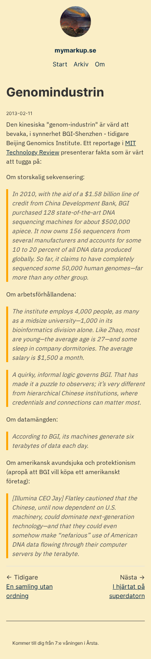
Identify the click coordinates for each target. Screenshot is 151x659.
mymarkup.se (75, 50)
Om (100, 64)
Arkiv (81, 64)
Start (60, 64)
